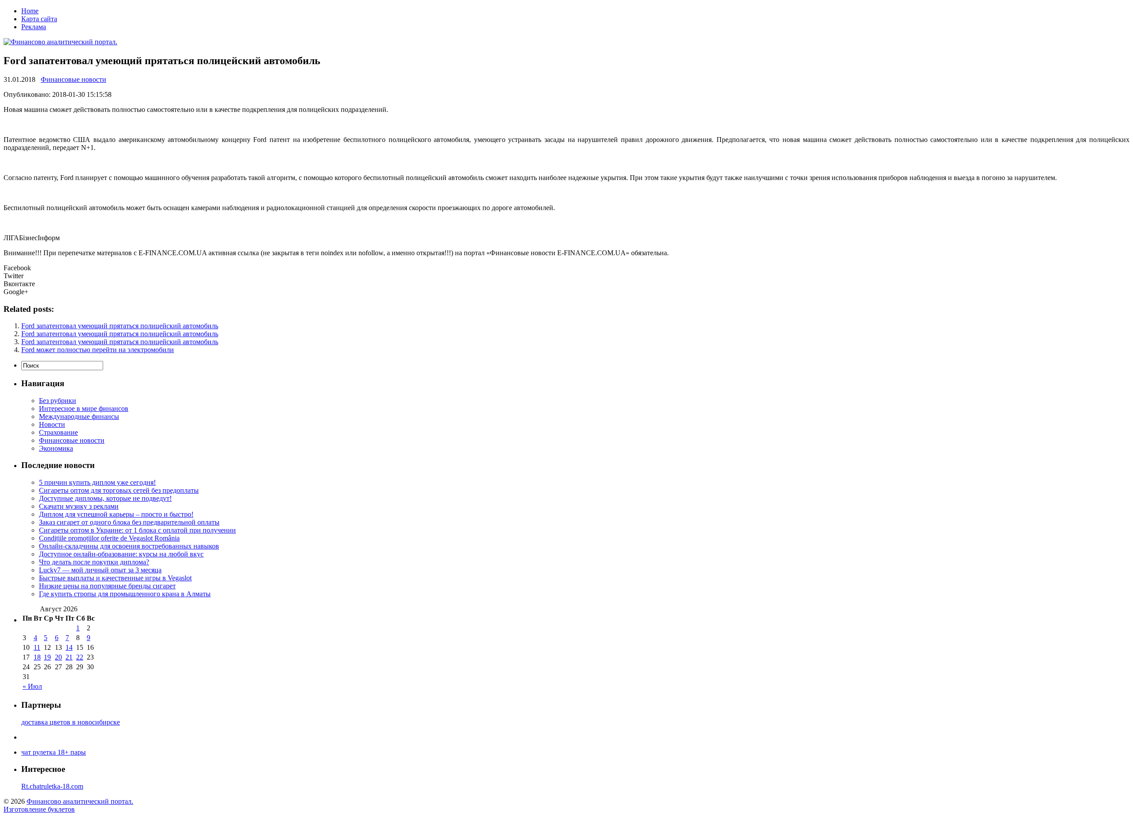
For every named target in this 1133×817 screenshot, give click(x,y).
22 (79, 657)
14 (69, 647)
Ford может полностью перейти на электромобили (97, 349)
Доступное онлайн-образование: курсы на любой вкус (121, 554)
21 (69, 657)
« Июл (32, 686)
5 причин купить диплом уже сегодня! (97, 482)
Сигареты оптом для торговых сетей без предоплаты (119, 490)
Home (30, 11)
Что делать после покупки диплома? (94, 562)
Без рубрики (57, 400)
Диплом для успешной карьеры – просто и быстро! (116, 514)
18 (37, 657)
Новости (52, 424)
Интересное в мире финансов (83, 408)
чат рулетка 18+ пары (53, 752)
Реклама (33, 27)
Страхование (58, 432)
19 (47, 657)
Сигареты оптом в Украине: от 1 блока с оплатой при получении (137, 530)
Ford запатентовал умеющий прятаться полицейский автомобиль (119, 326)
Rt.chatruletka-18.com (52, 786)
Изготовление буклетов (39, 809)
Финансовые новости (73, 79)
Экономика (56, 448)
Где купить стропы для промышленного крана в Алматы (125, 594)
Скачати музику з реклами (79, 506)
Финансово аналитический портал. (80, 801)
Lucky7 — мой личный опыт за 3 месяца (100, 570)
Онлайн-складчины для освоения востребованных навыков (129, 546)
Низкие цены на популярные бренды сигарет (107, 586)
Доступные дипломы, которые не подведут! (105, 498)
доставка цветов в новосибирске (70, 722)
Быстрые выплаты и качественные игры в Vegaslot (115, 578)
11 (37, 647)
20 (58, 657)
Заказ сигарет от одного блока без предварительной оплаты (129, 522)
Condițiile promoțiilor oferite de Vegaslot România (109, 538)
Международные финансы (79, 416)
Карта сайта (39, 19)
